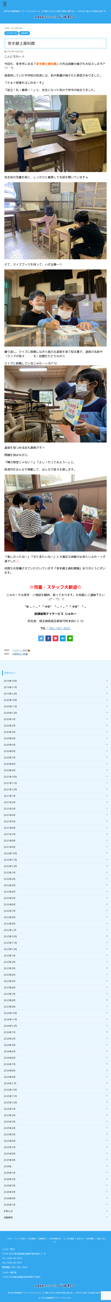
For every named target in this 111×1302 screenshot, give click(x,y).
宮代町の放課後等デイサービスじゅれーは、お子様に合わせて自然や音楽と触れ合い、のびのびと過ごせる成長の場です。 (55, 1293)
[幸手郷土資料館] (63, 638)
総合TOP (80, 1238)
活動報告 (41, 1238)
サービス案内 (20, 1238)
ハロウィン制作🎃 (21, 650)
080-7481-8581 (60, 628)
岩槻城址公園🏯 (20, 654)
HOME (9, 1238)
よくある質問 (69, 1238)
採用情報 (90, 1238)
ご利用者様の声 (54, 1238)
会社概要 (31, 1238)
